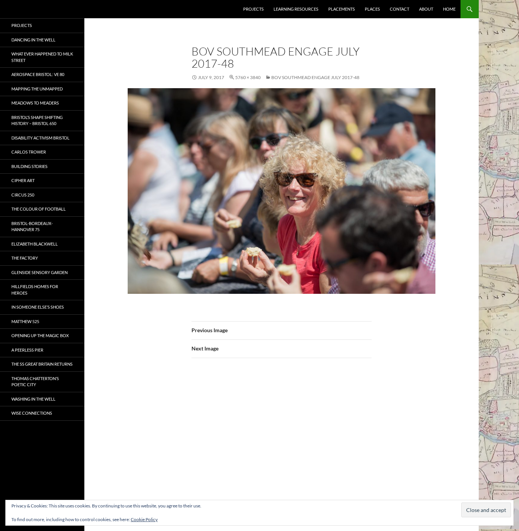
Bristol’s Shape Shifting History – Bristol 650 (37, 120)
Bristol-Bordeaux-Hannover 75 (32, 226)
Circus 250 (22, 194)
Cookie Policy (144, 519)
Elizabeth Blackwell (34, 243)
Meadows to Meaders (35, 102)
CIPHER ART (23, 180)
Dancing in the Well (33, 39)
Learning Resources (296, 8)
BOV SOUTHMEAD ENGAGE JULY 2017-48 (315, 77)
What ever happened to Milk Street (42, 57)
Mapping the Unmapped (37, 88)
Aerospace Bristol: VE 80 (37, 74)
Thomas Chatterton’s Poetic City (35, 381)
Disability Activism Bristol (40, 137)
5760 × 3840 (248, 77)
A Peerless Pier (27, 349)
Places (372, 8)
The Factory (24, 257)
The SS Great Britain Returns (42, 363)
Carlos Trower (28, 151)
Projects (253, 8)
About (426, 8)
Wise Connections (31, 413)
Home (449, 8)
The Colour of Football (38, 208)
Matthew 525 (25, 321)
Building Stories (29, 166)
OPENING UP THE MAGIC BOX (40, 335)
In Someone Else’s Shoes (37, 306)
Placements (341, 8)
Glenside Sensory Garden (39, 272)
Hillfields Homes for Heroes (34, 289)
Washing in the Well (33, 398)
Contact (399, 8)
